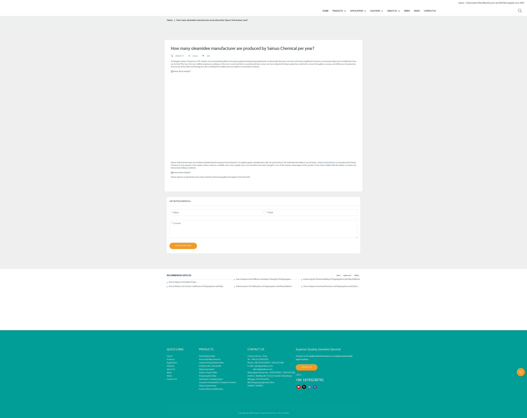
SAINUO (251, 386)
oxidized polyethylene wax (328, 163)
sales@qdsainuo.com (263, 366)
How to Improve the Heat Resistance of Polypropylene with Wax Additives (331, 286)
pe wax (246, 165)
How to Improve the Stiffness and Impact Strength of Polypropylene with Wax (264, 279)
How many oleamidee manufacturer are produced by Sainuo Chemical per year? (212, 20)
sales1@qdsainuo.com (262, 369)
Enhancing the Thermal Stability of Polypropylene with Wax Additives (331, 279)
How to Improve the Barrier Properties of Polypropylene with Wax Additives (183, 282)
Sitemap (285, 413)
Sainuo (170, 20)
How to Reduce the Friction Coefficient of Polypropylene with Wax (196, 286)
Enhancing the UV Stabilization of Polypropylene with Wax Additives (264, 286)
